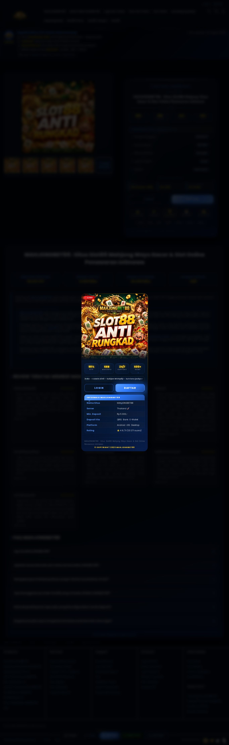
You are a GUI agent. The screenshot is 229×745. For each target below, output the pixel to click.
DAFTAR (130, 388)
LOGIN (99, 388)
